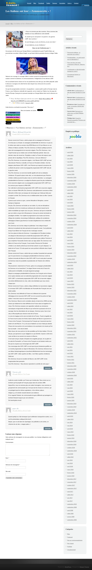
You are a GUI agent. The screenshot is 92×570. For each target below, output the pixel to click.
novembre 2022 (71, 293)
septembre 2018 (72, 450)
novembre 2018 (71, 444)
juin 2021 (70, 347)
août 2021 (70, 340)
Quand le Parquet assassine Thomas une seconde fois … (76, 120)
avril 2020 (70, 391)
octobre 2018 (71, 447)
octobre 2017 (71, 485)
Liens (70, 3)
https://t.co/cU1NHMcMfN (17, 101)
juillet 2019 (70, 419)
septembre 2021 (72, 337)
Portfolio (69, 546)
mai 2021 (70, 350)
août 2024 (70, 227)
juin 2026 (70, 158)
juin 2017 (70, 498)
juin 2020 (70, 384)
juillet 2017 (70, 494)
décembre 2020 (71, 366)
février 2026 (70, 171)
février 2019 (70, 435)
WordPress (68, 567)
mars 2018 (70, 469)
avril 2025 (70, 202)
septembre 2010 (72, 504)
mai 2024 (70, 237)
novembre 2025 (71, 180)
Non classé (70, 543)
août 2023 (70, 265)
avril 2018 (70, 466)
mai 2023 (70, 275)
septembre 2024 (72, 224)
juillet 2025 (70, 193)
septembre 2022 (72, 300)
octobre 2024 (71, 221)
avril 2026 (70, 165)
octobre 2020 (71, 372)
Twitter (48, 3)
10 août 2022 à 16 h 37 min (21, 410)
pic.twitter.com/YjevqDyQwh (32, 101)
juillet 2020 (70, 381)
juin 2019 (70, 422)
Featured (70, 537)
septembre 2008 (72, 507)
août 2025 (70, 190)
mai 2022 (70, 312)
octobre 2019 (71, 410)
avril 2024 (70, 240)
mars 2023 (70, 281)
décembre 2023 (71, 253)
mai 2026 (70, 161)
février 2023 (70, 284)
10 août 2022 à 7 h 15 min (21, 374)
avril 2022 (70, 315)
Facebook (41, 3)
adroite (16, 14)
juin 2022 (70, 309)
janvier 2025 (70, 212)
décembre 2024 (71, 215)
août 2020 (70, 378)
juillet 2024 (70, 231)
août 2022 (70, 303)
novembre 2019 (71, 406)
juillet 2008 (70, 513)
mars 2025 (70, 205)
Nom (7, 458)
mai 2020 (70, 388)
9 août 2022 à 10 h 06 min (21, 134)
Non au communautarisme (74, 540)
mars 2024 (70, 243)
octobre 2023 (71, 259)
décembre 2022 (71, 290)
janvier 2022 (70, 325)
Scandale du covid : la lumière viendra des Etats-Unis (76, 106)
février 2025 (70, 209)
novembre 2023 (71, 256)
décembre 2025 (71, 177)
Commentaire (9, 442)
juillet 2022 (70, 306)
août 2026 (70, 152)
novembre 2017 (71, 482)
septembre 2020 (72, 375)
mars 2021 (70, 356)
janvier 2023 (70, 287)
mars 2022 (70, 319)
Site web (8, 471)
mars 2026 (70, 168)
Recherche (86, 5)
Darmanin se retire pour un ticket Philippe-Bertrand (75, 113)
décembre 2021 (71, 328)
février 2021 (70, 359)
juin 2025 (70, 196)
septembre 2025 (72, 187)
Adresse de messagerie (13, 464)
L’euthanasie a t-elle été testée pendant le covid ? (76, 92)
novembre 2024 (71, 218)
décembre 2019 (71, 403)
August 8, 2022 (29, 103)
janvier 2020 (70, 400)
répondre (48, 368)
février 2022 (70, 322)
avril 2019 (70, 428)
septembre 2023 (72, 262)
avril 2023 (70, 278)
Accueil (29, 3)
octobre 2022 (71, 297)
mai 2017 (70, 501)
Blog (35, 3)
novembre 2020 (71, 369)
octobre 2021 (71, 334)
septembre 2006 (72, 520)
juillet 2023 (70, 268)
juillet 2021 (70, 344)
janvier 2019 (70, 438)
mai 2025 (70, 199)
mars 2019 (70, 432)
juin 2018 (70, 460)
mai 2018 (70, 463)
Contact (76, 3)
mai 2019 (70, 425)
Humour (54, 3)
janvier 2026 (70, 174)
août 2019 (70, 416)
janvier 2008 (70, 516)
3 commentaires (44, 14)
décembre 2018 (71, 441)
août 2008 (70, 510)
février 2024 (70, 246)
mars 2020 (70, 394)
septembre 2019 (72, 413)
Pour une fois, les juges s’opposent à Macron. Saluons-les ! (76, 64)
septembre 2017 (72, 488)
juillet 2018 (70, 457)
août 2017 (70, 491)
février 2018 (70, 472)
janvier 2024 (70, 249)
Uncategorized (71, 549)
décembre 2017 (71, 479)
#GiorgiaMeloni (47, 98)
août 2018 (70, 454)
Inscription (62, 3)
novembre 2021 (71, 331)
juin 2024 (70, 234)
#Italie (40, 98)
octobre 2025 (71, 183)
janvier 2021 (70, 362)
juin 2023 (70, 271)
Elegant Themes (84, 567)
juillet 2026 (70, 155)
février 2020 (70, 397)
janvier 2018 (70, 476)
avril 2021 (70, 353)
